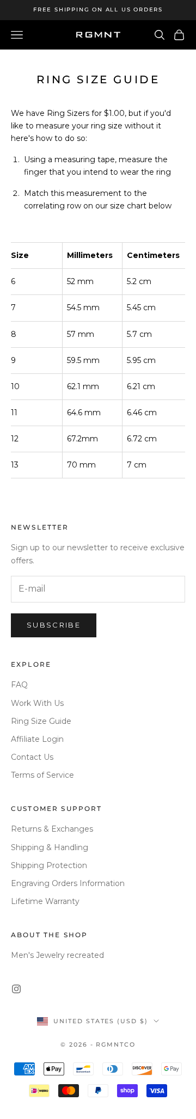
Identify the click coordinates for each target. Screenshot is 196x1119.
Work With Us (37, 703)
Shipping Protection (49, 865)
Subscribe (54, 624)
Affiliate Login (37, 739)
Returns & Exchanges (52, 829)
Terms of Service (42, 775)
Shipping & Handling (49, 847)
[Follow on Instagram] (16, 988)
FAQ (19, 685)
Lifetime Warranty (45, 901)
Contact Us (32, 757)
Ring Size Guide (41, 721)
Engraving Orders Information (68, 883)
